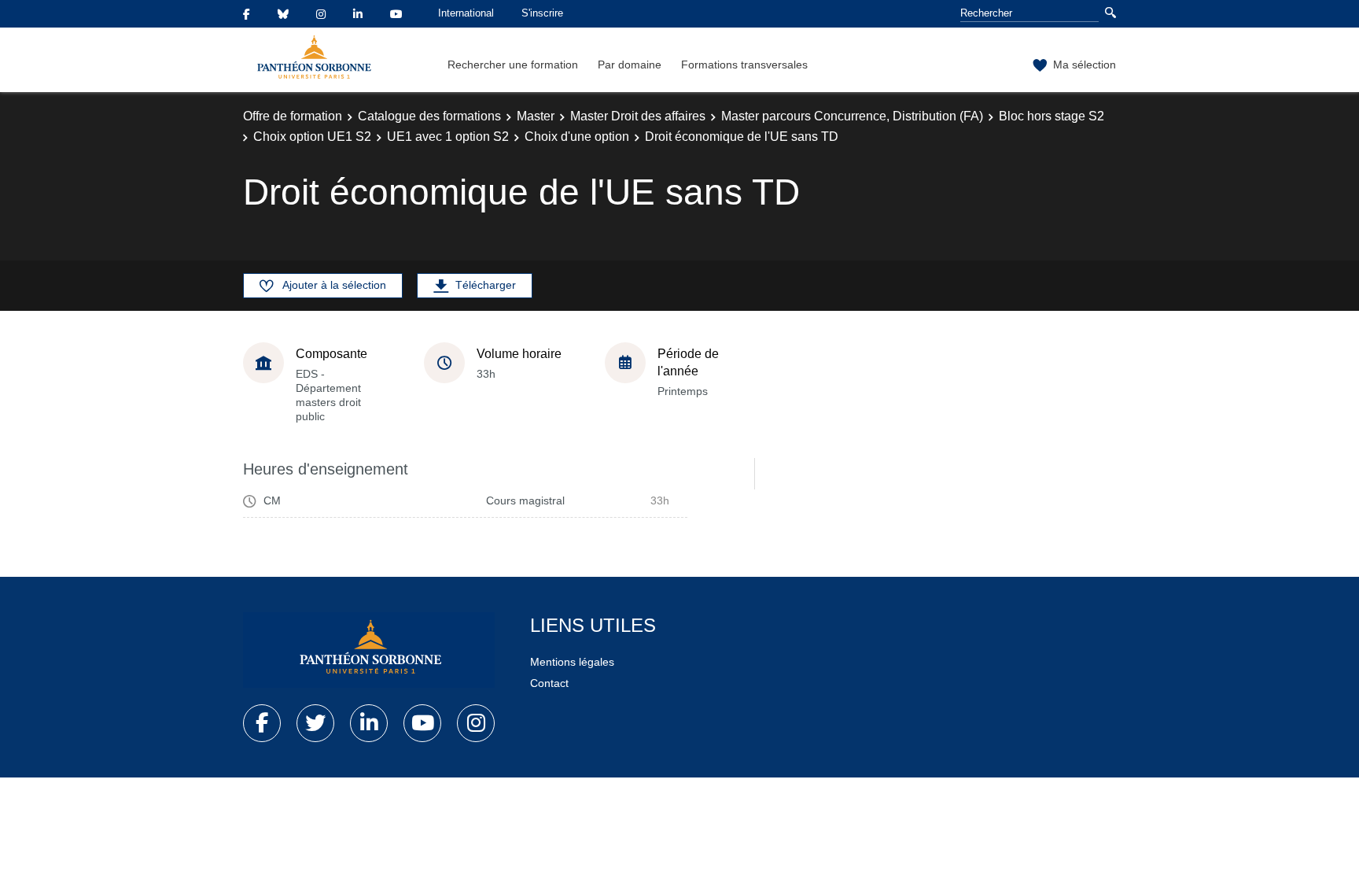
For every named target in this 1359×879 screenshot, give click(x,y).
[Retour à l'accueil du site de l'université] (369, 650)
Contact (549, 683)
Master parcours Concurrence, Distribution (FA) (852, 116)
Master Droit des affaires (637, 116)
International (466, 13)
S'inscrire (542, 13)
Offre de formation (292, 116)
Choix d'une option (577, 136)
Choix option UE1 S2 (312, 136)
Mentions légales (572, 662)
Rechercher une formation (512, 64)
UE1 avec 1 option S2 (448, 136)
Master (535, 116)
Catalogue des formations (429, 116)
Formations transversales (744, 64)
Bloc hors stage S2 (1051, 116)
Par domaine (629, 64)
